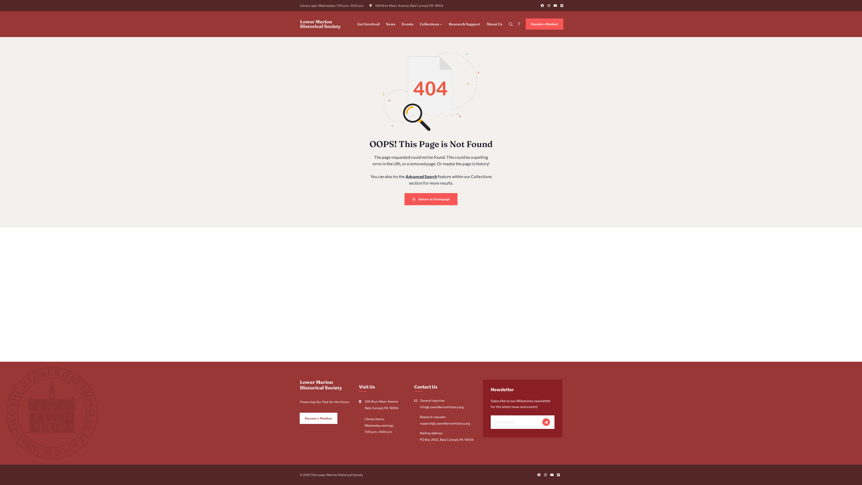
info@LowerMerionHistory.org (442, 407)
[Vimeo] (561, 5)
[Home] (320, 24)
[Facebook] (542, 5)
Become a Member (544, 24)
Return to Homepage (434, 199)
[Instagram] (548, 5)
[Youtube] (555, 5)
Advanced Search (421, 176)
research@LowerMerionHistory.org (445, 423)
